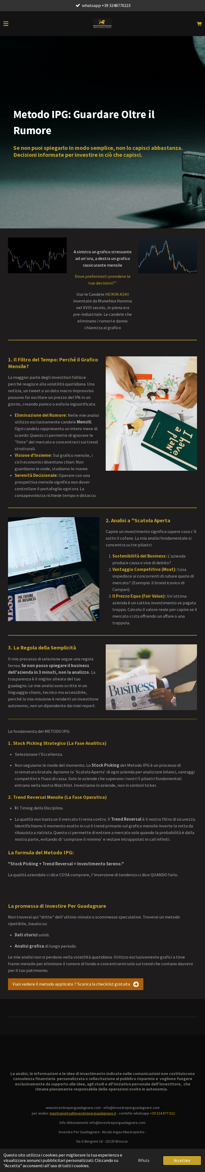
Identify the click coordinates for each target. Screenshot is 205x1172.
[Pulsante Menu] (6, 24)
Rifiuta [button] (143, 1160)
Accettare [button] (182, 1160)
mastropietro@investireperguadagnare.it (83, 1113)
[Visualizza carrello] (199, 24)
